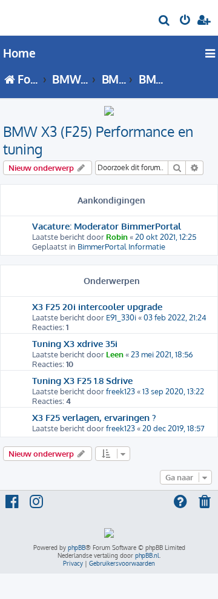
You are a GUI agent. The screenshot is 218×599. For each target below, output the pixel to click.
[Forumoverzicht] (29, 15)
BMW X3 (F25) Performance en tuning (98, 139)
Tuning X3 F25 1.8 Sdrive (82, 380)
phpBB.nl (147, 555)
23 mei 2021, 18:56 (162, 354)
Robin (117, 237)
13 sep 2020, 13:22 (173, 391)
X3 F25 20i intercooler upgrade (97, 306)
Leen (115, 354)
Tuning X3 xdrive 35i (74, 343)
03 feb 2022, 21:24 (175, 317)
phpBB (76, 547)
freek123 (120, 391)
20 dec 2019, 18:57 (173, 428)
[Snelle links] (210, 53)
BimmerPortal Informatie (121, 246)
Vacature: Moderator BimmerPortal (106, 226)
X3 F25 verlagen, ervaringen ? (94, 417)
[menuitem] (164, 21)
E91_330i (121, 317)
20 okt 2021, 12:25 (165, 237)
